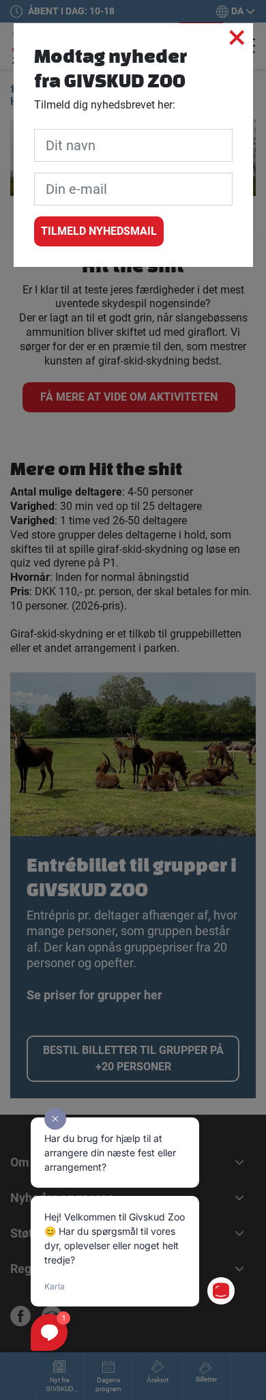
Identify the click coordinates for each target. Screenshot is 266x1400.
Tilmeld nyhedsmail (99, 231)
